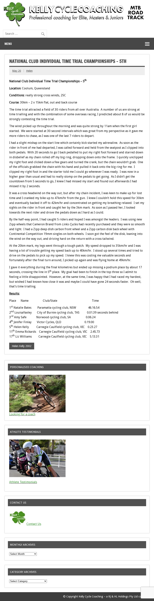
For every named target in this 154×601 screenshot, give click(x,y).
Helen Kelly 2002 (21, 346)
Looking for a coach (22, 414)
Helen (29, 70)
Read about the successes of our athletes (36, 485)
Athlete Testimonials (23, 482)
